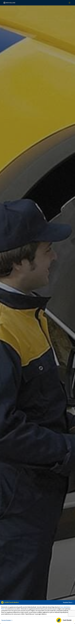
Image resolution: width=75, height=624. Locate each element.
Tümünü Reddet (6, 620)
